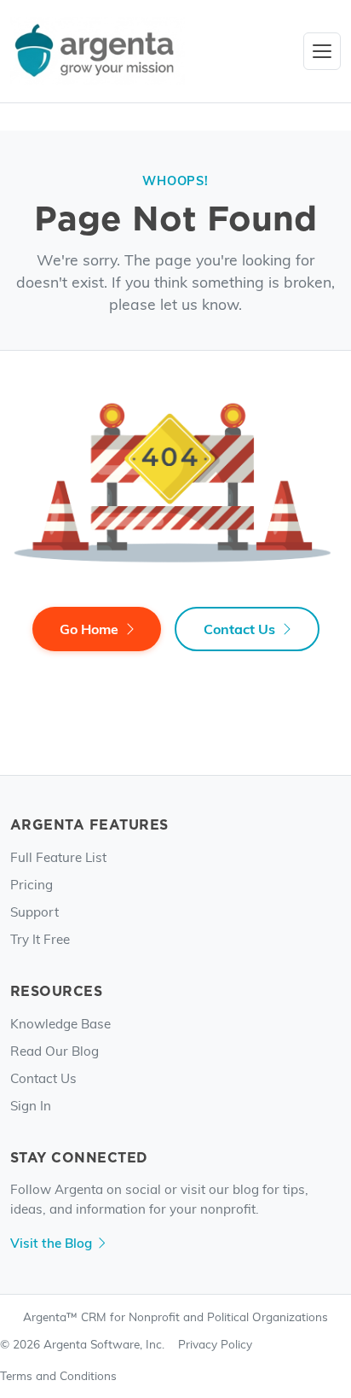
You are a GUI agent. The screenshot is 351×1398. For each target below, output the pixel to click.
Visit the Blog (51, 1242)
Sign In (30, 1105)
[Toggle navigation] (322, 51)
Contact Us (239, 629)
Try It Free (40, 938)
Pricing (31, 884)
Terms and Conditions (58, 1375)
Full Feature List (58, 856)
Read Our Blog (54, 1050)
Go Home (89, 629)
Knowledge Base (60, 1023)
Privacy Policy (215, 1344)
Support (34, 911)
